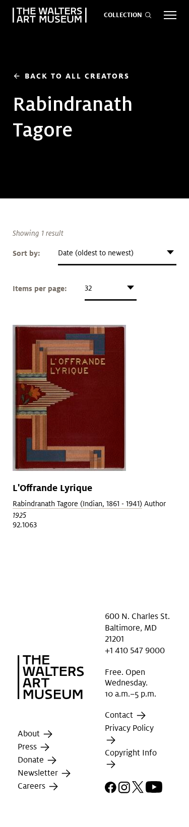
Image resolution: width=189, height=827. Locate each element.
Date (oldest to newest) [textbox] (96, 252)
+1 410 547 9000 (135, 650)
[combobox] (117, 252)
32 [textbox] (88, 288)
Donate (32, 760)
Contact (120, 715)
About (30, 734)
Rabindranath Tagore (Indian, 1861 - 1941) (77, 503)
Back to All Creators (71, 76)
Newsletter (39, 773)
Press (28, 747)
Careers (32, 786)
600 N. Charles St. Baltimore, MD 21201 (137, 627)
